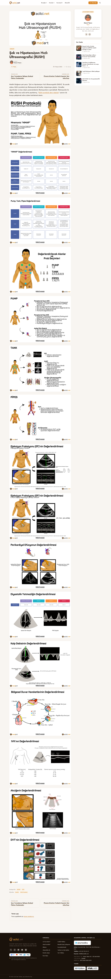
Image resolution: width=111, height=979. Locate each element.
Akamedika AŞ (46, 950)
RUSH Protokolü (23, 892)
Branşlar (43, 3)
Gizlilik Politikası (61, 941)
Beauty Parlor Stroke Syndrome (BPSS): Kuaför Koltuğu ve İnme (89, 48)
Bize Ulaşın (45, 956)
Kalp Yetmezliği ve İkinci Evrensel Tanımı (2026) (89, 55)
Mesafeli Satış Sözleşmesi (64, 944)
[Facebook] (18, 949)
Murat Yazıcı (88, 23)
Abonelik (67, 3)
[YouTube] (22, 949)
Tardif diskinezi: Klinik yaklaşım (91, 71)
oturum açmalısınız (29, 916)
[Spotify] (25, 949)
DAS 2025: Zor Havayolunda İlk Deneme (91, 79)
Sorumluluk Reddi (62, 947)
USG (23, 889)
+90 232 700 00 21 (84, 951)
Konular (51, 3)
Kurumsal (59, 3)
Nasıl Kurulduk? (46, 944)
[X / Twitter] (86, 34)
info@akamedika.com (84, 954)
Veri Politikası (61, 953)
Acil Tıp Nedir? (46, 941)
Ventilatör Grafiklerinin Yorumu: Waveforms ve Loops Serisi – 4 (90, 64)
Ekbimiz (44, 947)
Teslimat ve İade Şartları (63, 950)
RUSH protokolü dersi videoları (49, 92)
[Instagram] (89, 34)
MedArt (12, 49)
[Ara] (100, 2)
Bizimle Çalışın (46, 953)
